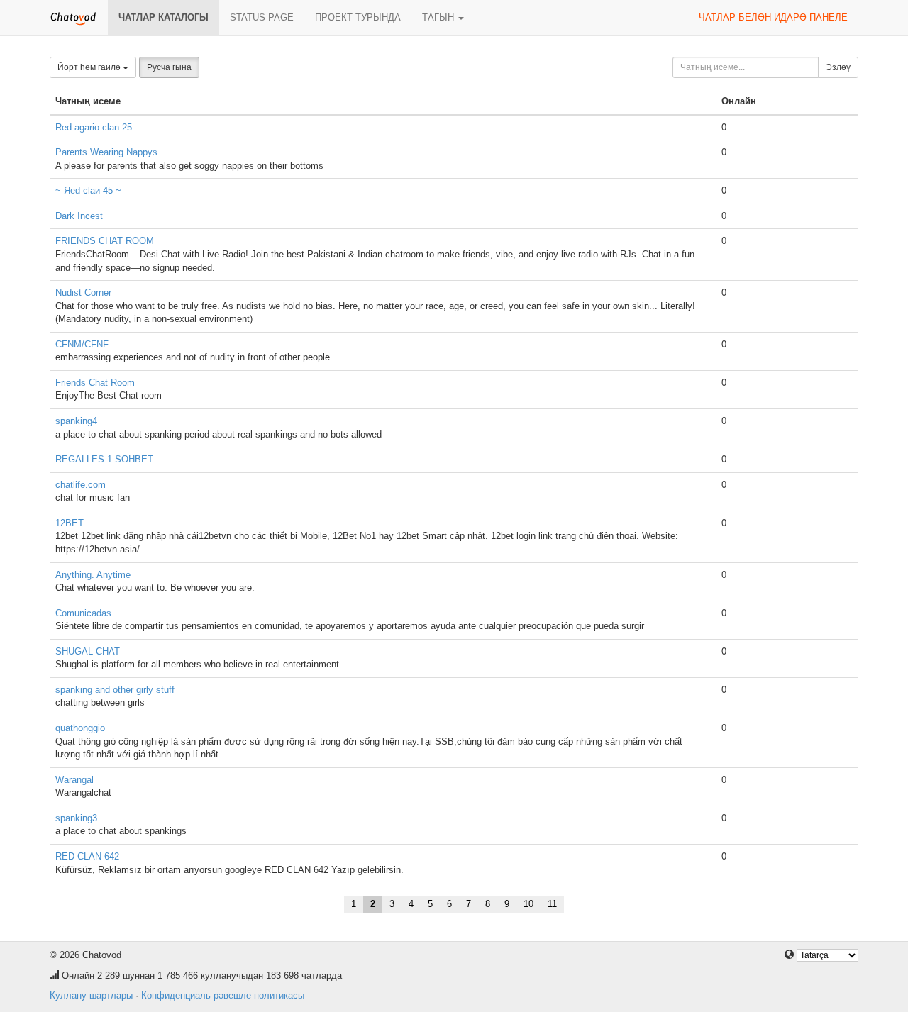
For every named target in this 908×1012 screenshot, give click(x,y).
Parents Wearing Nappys (106, 152)
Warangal (74, 779)
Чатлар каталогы (163, 17)
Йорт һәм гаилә (90, 67)
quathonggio (80, 728)
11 (552, 904)
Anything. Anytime (93, 574)
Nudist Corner (83, 292)
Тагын (439, 17)
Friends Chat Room (95, 382)
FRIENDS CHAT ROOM (104, 240)
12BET (69, 523)
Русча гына (169, 67)
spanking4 (76, 421)
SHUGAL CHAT (87, 651)
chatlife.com (80, 484)
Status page (262, 17)
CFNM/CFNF (82, 344)
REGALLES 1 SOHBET (104, 459)
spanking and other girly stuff (115, 689)
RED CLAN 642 (87, 856)
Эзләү (838, 67)
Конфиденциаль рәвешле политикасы (222, 995)
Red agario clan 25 (93, 127)
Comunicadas (83, 613)
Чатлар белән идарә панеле (773, 17)
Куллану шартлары (91, 995)
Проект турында (358, 17)
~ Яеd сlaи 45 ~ (88, 190)
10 (528, 904)
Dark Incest (79, 216)
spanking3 (76, 818)
